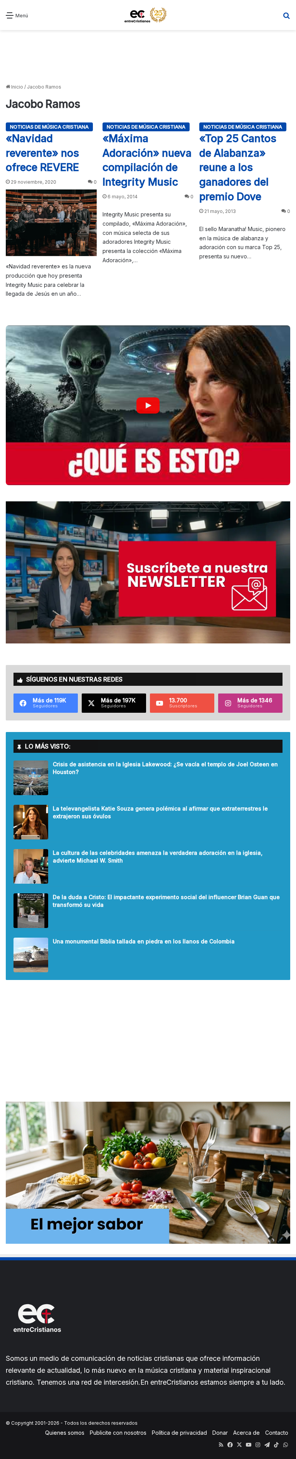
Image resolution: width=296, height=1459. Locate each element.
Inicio (16, 87)
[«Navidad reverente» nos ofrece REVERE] (51, 222)
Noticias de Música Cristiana (49, 127)
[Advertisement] (148, 57)
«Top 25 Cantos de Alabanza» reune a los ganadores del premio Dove (237, 167)
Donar (220, 1432)
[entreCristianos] (36, 1348)
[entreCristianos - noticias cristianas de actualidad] (148, 15)
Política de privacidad (179, 1432)
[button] (148, 405)
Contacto (276, 1432)
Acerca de (246, 1432)
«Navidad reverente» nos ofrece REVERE (42, 153)
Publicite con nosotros (118, 1432)
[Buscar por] (286, 18)
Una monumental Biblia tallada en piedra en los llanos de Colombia (144, 941)
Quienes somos (64, 1432)
